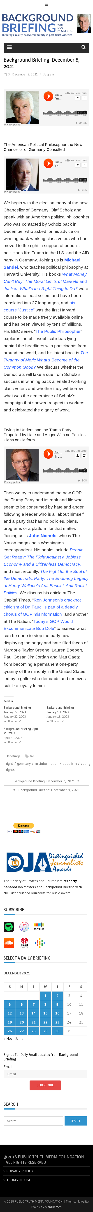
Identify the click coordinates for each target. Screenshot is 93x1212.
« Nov (8, 1038)
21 (34, 1022)
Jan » (19, 1038)
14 (33, 1013)
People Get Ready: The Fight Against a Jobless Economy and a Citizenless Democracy (44, 556)
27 (22, 1031)
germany (24, 763)
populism (70, 763)
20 (22, 1022)
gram (50, 74)
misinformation (46, 763)
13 (22, 1013)
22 (45, 1022)
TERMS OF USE (18, 1180)
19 (10, 1022)
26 (10, 1031)
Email (8, 1066)
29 (45, 1031)
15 (45, 1013)
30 (57, 1031)
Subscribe (45, 1085)
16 (57, 1013)
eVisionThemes (51, 1207)
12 (10, 1013)
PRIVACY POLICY (19, 1171)
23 (57, 1022)
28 (33, 1031)
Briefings (13, 756)
